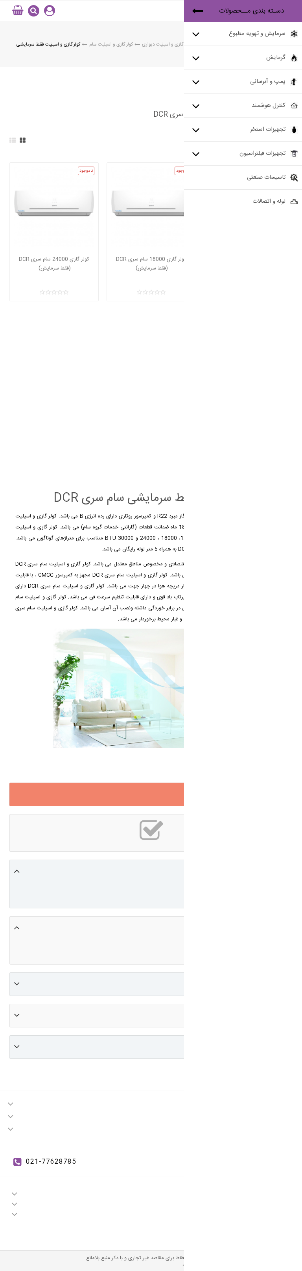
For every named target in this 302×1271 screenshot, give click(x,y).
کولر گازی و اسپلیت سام (111, 44)
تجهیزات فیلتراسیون (262, 153)
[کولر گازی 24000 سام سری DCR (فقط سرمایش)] (54, 207)
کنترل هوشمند (268, 105)
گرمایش (275, 57)
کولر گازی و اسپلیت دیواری (166, 44)
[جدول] (23, 140)
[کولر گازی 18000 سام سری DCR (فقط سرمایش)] (151, 207)
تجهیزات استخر (267, 129)
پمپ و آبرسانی (267, 81)
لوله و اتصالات (268, 201)
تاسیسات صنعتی (266, 177)
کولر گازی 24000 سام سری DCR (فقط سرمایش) (54, 264)
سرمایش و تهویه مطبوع (257, 34)
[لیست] (12, 140)
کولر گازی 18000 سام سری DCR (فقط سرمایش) (151, 264)
